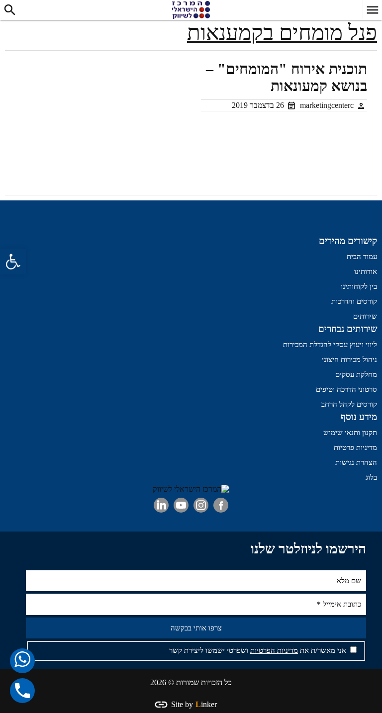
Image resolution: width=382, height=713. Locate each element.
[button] (13, 261)
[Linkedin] (161, 505)
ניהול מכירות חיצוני (349, 359)
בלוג (371, 477)
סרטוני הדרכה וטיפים (346, 389)
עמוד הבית (362, 257)
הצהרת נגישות (356, 462)
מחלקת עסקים (356, 374)
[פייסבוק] (220, 505)
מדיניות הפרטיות (274, 650)
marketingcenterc (327, 105)
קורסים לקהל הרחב (349, 404)
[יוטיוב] (181, 505)
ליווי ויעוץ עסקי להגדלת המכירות (330, 345)
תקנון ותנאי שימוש (350, 433)
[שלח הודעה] (22, 660)
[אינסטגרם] (200, 505)
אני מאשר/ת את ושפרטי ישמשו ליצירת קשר (258, 650)
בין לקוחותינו (359, 286)
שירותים (365, 316)
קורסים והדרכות (354, 301)
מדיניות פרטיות (355, 447)
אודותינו (365, 271)
